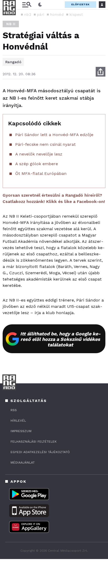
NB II (10, 24)
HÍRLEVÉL (18, 420)
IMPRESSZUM (20, 431)
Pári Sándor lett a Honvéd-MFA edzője (54, 134)
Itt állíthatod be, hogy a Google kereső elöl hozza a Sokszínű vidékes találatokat (60, 339)
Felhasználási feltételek (33, 441)
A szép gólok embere (36, 163)
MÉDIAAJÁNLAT (22, 462)
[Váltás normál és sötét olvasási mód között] (40, 5)
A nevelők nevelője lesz (38, 154)
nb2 (27, 14)
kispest (76, 14)
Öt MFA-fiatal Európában (41, 173)
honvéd (57, 14)
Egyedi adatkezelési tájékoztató (40, 452)
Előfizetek (80, 4)
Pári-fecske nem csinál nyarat (45, 144)
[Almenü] (27, 4)
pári (40, 14)
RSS (13, 410)
